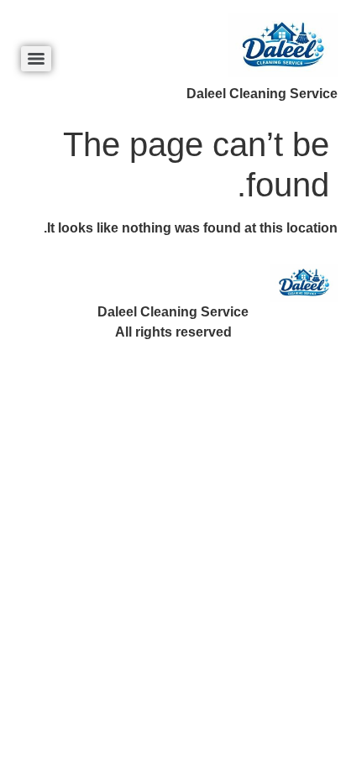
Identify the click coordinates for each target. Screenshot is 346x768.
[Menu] (36, 58)
